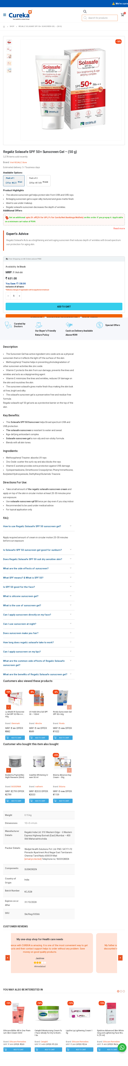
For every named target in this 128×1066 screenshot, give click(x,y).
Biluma (62, 787)
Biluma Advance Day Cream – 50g (62, 776)
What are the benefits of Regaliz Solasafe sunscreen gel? (35, 674)
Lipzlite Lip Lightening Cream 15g (79, 1031)
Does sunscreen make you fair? (20, 633)
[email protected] (33, 859)
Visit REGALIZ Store (18, 162)
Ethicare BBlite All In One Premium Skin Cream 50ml (16, 1031)
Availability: (11, 266)
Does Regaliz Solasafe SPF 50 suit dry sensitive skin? (32, 559)
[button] (7, 958)
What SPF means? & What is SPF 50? (23, 577)
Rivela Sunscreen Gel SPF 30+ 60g (62, 713)
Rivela (61, 723)
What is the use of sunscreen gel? (22, 605)
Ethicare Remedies (18, 1042)
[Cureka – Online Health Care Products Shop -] (20, 15)
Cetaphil (44, 1042)
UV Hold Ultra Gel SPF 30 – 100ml (38, 713)
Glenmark (15, 723)
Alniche (38, 723)
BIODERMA (16, 787)
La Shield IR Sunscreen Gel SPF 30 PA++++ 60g (14, 714)
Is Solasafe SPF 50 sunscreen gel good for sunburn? (32, 550)
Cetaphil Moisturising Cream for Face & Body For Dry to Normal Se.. (48, 1032)
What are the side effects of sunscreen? (26, 568)
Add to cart (64, 306)
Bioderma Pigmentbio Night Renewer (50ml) (14, 776)
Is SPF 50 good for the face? (19, 587)
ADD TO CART (16, 738)
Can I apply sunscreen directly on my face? (27, 614)
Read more (119, 228)
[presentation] (21, 90)
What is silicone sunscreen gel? (20, 596)
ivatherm (39, 787)
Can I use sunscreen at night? (19, 624)
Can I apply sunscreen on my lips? (22, 651)
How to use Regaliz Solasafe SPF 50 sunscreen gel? (32, 526)
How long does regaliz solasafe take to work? (28, 642)
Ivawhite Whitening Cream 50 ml (38, 776)
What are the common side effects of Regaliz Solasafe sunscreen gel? (34, 663)
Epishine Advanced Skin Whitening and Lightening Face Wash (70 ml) (110, 1032)
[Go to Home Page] (4, 26)
